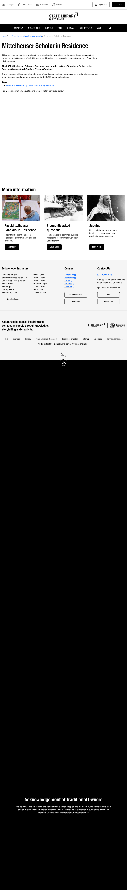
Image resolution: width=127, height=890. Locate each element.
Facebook (69, 274)
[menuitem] (18, 28)
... (9, 36)
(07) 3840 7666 (104, 275)
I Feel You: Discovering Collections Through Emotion (30, 85)
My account (101, 4)
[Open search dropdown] (110, 28)
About (99, 28)
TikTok (67, 280)
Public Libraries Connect (45, 339)
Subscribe (42, 4)
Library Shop (25, 4)
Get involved (86, 28)
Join (118, 4)
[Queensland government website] (117, 325)
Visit (60, 28)
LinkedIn (68, 286)
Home (4, 36)
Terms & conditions (115, 339)
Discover (71, 28)
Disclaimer (98, 339)
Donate (57, 4)
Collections (34, 28)
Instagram (69, 277)
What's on (18, 28)
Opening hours (13, 299)
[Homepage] (96, 325)
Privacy (28, 339)
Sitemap (86, 339)
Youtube (68, 283)
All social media (75, 294)
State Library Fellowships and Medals (27, 36)
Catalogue (8, 4)
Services (49, 28)
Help (6, 339)
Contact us (108, 301)
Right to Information (70, 339)
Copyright (16, 339)
